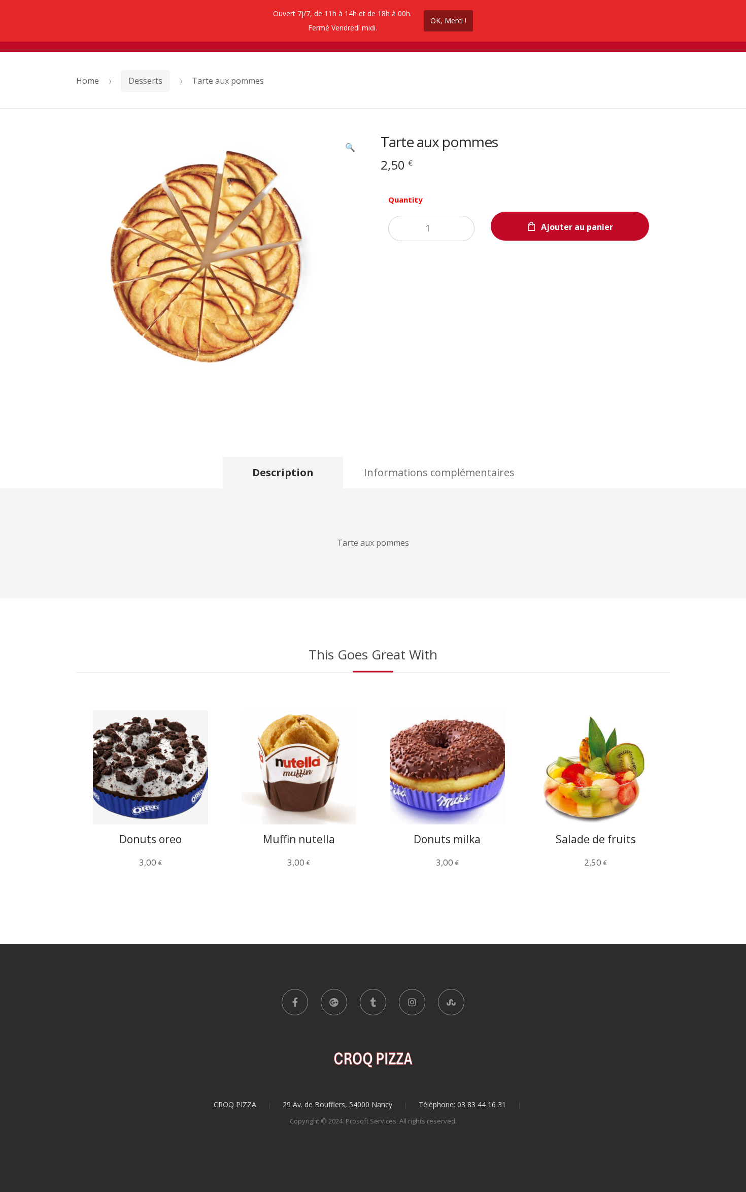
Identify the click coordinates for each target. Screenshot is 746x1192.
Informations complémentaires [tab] (439, 472)
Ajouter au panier (577, 227)
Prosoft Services (371, 1120)
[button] (350, 148)
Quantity (405, 199)
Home (87, 80)
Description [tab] (283, 472)
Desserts (145, 80)
